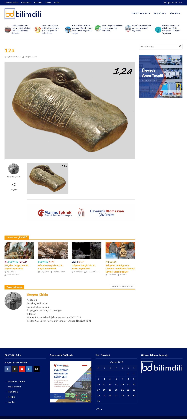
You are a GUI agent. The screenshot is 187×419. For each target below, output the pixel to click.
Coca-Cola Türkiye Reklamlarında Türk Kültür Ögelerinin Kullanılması (50, 29)
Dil (6, 262)
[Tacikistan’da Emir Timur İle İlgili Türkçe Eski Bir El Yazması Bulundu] (7, 30)
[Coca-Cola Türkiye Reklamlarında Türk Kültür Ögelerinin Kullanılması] (37, 30)
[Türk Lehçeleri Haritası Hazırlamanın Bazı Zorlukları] (98, 28)
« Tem (99, 409)
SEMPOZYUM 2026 (140, 13)
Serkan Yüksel (12, 275)
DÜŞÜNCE (13, 262)
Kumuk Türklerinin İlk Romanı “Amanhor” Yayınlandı (141, 28)
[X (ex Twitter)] (15, 369)
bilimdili (123, 275)
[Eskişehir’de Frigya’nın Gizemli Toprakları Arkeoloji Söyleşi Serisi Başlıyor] (120, 250)
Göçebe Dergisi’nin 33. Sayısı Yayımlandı (50, 267)
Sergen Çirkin (31, 57)
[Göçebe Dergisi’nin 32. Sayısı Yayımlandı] (86, 250)
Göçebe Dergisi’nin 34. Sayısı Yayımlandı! (17, 267)
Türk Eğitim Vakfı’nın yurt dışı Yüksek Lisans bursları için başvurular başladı (82, 29)
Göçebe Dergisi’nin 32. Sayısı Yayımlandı (84, 267)
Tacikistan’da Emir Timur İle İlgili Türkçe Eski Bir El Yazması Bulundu (21, 29)
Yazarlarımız (26, 3)
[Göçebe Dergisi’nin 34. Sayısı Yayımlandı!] (19, 250)
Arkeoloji (111, 262)
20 (116, 390)
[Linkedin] (29, 369)
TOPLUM (23, 262)
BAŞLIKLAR (159, 13)
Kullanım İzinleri (11, 3)
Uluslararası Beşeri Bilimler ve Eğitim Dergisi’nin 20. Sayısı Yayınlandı (171, 29)
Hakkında (38, 3)
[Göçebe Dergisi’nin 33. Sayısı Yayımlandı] (53, 250)
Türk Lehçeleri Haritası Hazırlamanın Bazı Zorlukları (112, 28)
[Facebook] (8, 369)
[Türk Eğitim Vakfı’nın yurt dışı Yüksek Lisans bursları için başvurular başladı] (68, 30)
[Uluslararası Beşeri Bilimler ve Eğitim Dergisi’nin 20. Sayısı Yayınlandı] (158, 30)
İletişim (48, 3)
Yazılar (57, 3)
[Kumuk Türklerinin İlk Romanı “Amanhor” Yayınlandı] (128, 28)
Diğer (75, 262)
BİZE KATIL (175, 13)
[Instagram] (37, 369)
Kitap (51, 262)
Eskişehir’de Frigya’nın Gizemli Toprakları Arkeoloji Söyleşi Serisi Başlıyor (120, 268)
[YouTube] (22, 369)
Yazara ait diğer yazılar (122, 287)
